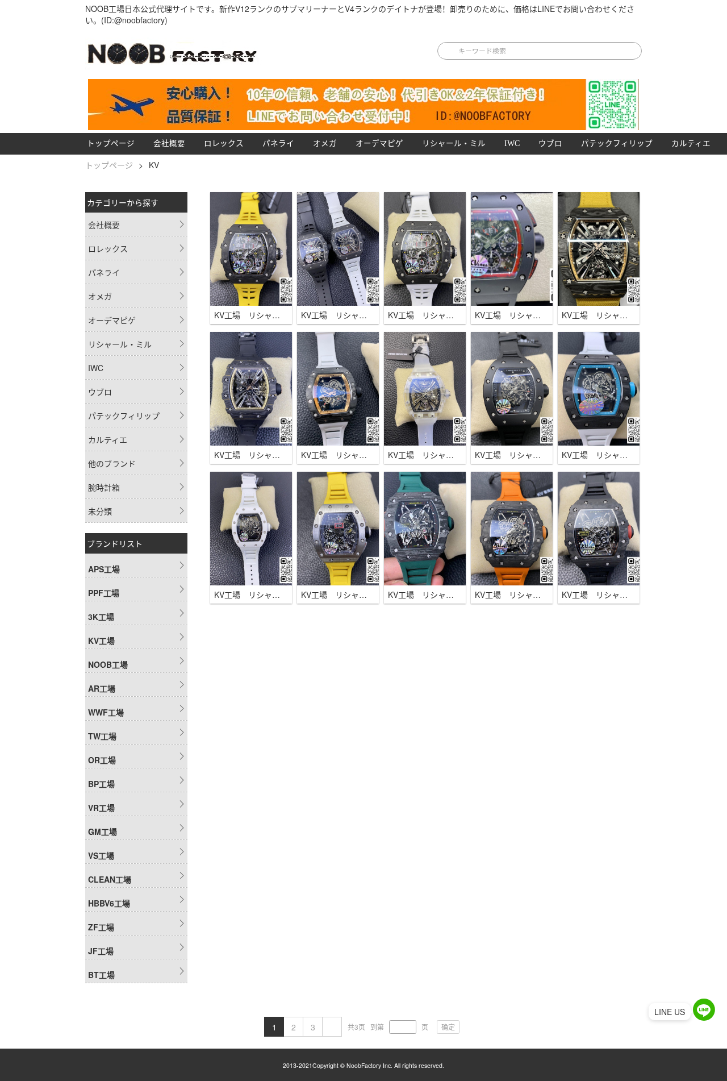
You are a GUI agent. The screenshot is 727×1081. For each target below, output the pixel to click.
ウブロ (550, 143)
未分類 (100, 511)
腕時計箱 (104, 487)
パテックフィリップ (617, 143)
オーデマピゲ (379, 143)
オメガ (325, 143)
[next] (332, 1027)
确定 (448, 1027)
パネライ (278, 143)
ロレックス (224, 143)
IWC (512, 143)
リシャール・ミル (454, 143)
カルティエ (691, 143)
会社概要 (169, 143)
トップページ (111, 143)
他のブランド (112, 463)
